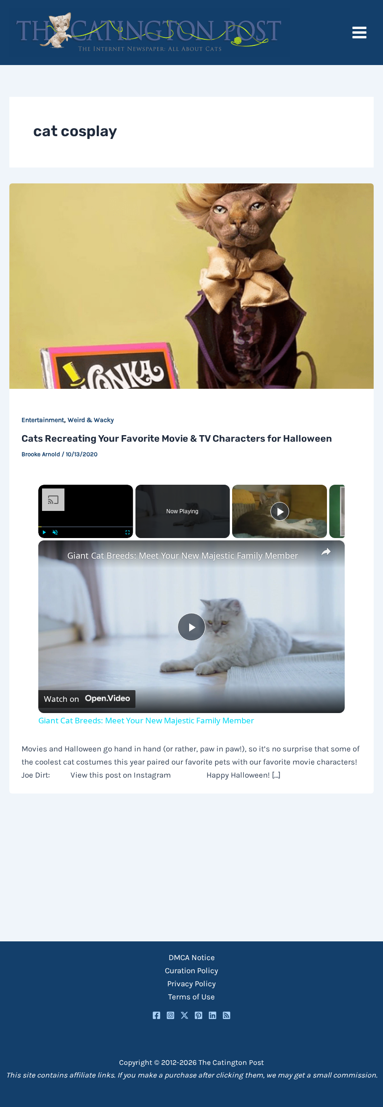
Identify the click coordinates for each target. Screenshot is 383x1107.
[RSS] (226, 1015)
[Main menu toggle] (360, 32)
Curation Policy (191, 970)
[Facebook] (156, 1015)
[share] (326, 551)
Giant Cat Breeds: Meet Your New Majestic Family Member (182, 555)
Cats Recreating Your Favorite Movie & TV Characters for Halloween (176, 438)
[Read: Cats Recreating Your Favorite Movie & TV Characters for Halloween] (191, 285)
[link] (53, 555)
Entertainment (42, 420)
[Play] (44, 532)
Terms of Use (191, 996)
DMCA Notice (192, 957)
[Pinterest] (198, 1015)
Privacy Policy (191, 983)
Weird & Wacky (91, 420)
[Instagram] (170, 1015)
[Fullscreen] (127, 532)
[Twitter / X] (184, 1015)
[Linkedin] (212, 1015)
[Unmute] (55, 532)
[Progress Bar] (85, 526)
